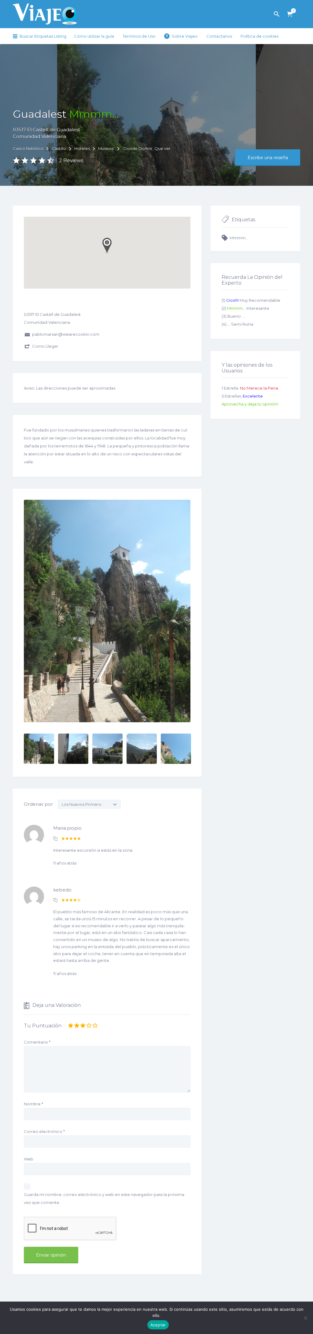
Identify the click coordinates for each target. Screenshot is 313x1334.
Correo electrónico (44, 1131)
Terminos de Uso (139, 36)
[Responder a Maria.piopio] (55, 839)
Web (28, 1159)
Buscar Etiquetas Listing (43, 36)
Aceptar (158, 1324)
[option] (107, 611)
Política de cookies (259, 36)
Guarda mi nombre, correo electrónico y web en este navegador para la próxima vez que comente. (104, 1198)
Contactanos (219, 36)
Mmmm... (239, 237)
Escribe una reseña (268, 157)
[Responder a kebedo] (55, 900)
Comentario (37, 1042)
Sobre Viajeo (185, 36)
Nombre (33, 1103)
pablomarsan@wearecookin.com (65, 334)
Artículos (290, 14)
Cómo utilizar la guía (94, 36)
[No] (305, 1318)
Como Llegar (45, 346)
